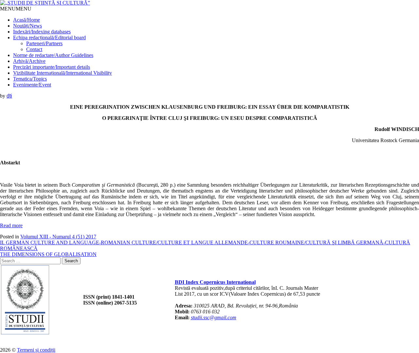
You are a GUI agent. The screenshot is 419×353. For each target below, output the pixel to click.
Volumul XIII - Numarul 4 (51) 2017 (58, 236)
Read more (11, 225)
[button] (15, 8)
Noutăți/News (27, 25)
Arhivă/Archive (29, 61)
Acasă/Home (26, 20)
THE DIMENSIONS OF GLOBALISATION (48, 254)
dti (9, 96)
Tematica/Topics (30, 79)
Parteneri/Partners (44, 43)
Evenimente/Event (32, 84)
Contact (34, 49)
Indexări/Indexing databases (42, 31)
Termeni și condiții (36, 350)
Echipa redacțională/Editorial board (49, 37)
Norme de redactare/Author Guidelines (53, 55)
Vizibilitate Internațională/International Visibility (62, 73)
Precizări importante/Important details (51, 67)
